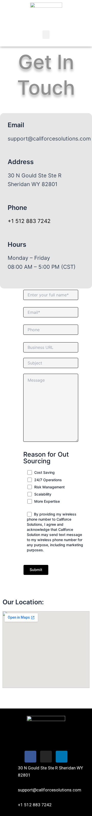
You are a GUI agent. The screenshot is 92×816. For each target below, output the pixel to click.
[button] (46, 34)
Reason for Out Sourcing (46, 457)
